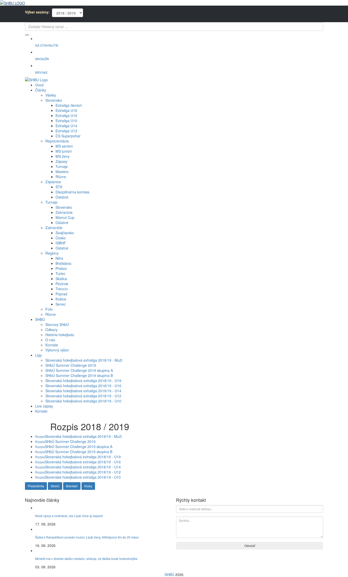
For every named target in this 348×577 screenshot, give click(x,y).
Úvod (39, 84)
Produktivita (36, 486)
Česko (61, 237)
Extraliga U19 (66, 115)
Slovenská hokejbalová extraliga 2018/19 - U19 (83, 380)
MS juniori (64, 151)
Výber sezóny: (37, 12)
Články (40, 90)
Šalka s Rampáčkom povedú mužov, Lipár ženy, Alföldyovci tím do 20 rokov (87, 537)
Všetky (50, 95)
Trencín (62, 288)
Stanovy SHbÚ (57, 324)
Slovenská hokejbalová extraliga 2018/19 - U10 (83, 400)
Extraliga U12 (66, 130)
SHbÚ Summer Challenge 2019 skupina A (79, 370)
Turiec (60, 273)
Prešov (61, 268)
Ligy (38, 355)
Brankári (72, 486)
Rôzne (61, 176)
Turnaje (62, 166)
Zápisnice (53, 181)
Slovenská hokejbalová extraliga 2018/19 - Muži (83, 360)
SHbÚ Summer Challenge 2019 (70, 365)
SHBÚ (40, 319)
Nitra (59, 258)
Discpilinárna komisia (72, 191)
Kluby (88, 486)
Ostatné (62, 197)
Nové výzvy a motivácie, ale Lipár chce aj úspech (69, 516)
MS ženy (63, 156)
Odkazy (51, 329)
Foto (49, 309)
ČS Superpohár (68, 135)
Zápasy (62, 161)
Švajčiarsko (65, 232)
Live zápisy (44, 406)
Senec (61, 304)
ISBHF (61, 242)
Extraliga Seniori (69, 105)
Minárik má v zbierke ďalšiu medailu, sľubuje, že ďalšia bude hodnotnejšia (86, 558)
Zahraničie (53, 227)
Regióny (52, 253)
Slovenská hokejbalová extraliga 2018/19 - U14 (83, 390)
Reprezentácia (57, 140)
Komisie (51, 344)
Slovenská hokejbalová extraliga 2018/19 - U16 (83, 385)
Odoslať (249, 545)
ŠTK (59, 186)
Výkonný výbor (57, 349)
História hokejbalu (59, 334)
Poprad (61, 293)
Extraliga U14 (66, 125)
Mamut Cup (65, 217)
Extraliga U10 (66, 120)
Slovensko (53, 100)
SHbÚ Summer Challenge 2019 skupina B (79, 375)
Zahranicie (64, 212)
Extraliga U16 (66, 110)
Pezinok (62, 283)
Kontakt (41, 411)
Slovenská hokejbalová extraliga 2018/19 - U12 (83, 395)
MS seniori (64, 146)
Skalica (61, 278)
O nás (50, 339)
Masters (62, 171)
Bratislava (63, 263)
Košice (61, 298)
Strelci (55, 486)
